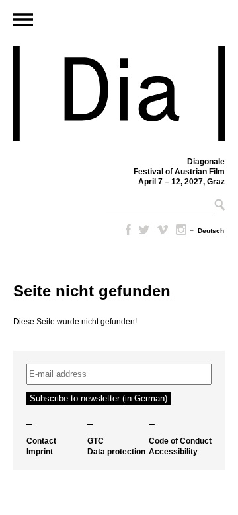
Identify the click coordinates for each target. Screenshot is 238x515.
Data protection (116, 451)
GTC (95, 441)
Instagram (181, 229)
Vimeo (162, 229)
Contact (41, 441)
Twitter (144, 229)
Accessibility (173, 451)
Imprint (39, 451)
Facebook (125, 229)
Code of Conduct (180, 441)
